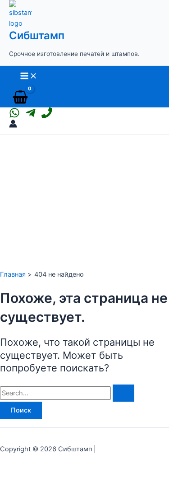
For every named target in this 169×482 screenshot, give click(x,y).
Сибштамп (36, 35)
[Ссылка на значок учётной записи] (13, 125)
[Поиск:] (67, 393)
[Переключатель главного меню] (29, 76)
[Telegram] (30, 116)
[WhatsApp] (14, 116)
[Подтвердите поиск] (123, 393)
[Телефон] (46, 116)
